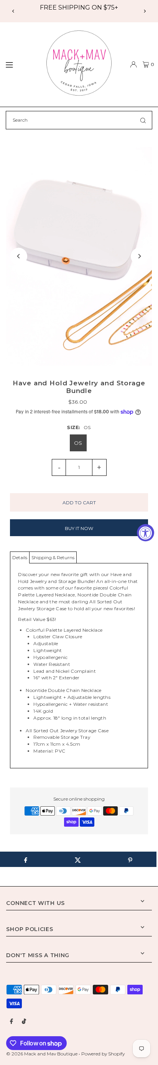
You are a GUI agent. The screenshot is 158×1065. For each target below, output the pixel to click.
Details (19, 557)
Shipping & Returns (52, 557)
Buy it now (79, 528)
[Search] (143, 120)
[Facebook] (11, 1022)
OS (78, 443)
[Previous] (13, 11)
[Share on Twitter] (77, 859)
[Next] (144, 11)
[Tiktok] (24, 1022)
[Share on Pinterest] (130, 859)
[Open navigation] (19, 64)
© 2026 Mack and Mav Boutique (42, 1054)
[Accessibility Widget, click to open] (145, 532)
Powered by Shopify (103, 1054)
